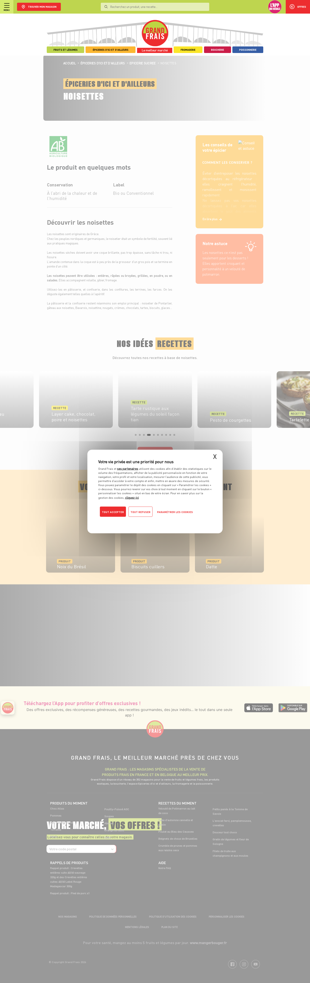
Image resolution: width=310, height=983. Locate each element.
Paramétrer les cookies (175, 512)
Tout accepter (113, 512)
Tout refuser (140, 512)
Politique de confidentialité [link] (129, 521)
